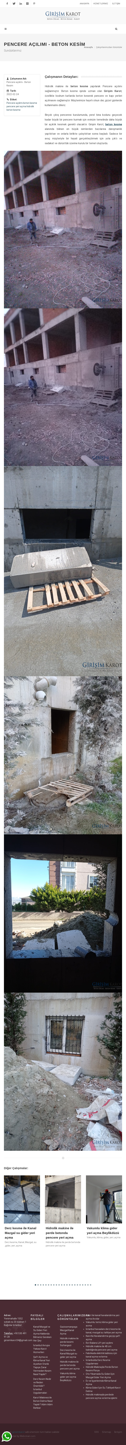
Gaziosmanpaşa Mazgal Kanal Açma (68, 1330)
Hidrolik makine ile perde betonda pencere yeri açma (19, 1232)
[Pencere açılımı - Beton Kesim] (63, 229)
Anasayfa (84, 3)
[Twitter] (14, 3)
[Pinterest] (34, 3)
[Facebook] (7, 3)
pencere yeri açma (16, 106)
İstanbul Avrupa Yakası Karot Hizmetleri (41, 1349)
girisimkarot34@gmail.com (18, 1340)
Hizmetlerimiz (100, 3)
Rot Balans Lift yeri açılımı (99, 1343)
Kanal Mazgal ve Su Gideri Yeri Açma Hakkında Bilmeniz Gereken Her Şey (42, 1333)
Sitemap (106, 1432)
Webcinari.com (27, 1436)
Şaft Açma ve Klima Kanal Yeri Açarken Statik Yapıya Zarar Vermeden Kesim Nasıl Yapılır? (42, 1366)
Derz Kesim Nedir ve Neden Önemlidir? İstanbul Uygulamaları (42, 1386)
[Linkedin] (20, 3)
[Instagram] (27, 3)
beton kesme (30, 103)
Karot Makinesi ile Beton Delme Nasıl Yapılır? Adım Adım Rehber (43, 1402)
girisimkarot (18, 1432)
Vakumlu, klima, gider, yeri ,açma (63, 1237)
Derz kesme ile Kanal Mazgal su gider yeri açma (68, 1353)
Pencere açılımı (15, 103)
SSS (96, 1432)
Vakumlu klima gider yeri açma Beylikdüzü (68, 1377)
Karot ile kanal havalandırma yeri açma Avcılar (100, 1232)
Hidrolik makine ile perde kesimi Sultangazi (69, 1342)
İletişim (116, 3)
